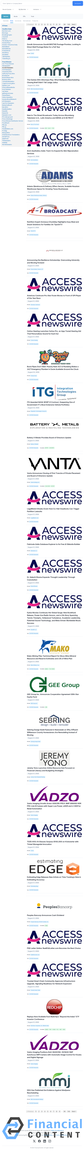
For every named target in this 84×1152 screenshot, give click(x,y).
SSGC (49, 128)
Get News (5, 91)
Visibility (4, 142)
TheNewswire (6, 141)
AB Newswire (6, 66)
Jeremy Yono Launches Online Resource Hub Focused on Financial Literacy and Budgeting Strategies (51, 769)
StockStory (5, 53)
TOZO (32, 850)
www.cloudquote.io (57, 1130)
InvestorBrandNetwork (9, 99)
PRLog (4, 127)
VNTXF (52, 486)
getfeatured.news (7, 93)
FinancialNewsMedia (8, 87)
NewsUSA (5, 113)
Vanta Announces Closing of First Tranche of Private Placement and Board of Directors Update (53, 474)
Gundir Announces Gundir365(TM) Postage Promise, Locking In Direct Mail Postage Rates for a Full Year (54, 45)
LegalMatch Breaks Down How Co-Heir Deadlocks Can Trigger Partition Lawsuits (53, 510)
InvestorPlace (6, 43)
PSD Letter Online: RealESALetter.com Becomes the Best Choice (54, 948)
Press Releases (6, 62)
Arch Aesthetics (34, 160)
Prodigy (4, 131)
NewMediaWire (7, 109)
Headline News (6, 29)
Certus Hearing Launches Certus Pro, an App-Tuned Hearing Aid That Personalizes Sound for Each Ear (54, 332)
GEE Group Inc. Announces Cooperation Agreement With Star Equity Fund (53, 695)
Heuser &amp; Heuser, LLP (37, 269)
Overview (5, 21)
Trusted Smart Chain (35, 990)
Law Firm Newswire (8, 103)
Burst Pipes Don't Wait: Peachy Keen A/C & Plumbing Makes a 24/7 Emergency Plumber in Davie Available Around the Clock (53, 367)
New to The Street (35, 124)
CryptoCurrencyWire (8, 83)
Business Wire (6, 79)
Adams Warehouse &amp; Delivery (38, 195)
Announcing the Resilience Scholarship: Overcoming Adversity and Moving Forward (53, 261)
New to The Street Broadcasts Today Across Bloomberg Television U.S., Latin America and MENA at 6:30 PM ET (50, 116)
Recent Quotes (7, 9)
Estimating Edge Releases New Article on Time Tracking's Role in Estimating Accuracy (54, 878)
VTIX (53, 128)
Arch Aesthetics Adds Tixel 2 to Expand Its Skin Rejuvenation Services (52, 152)
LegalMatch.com (34, 517)
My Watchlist (22, 9)
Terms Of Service (61, 1135)
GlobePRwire (6, 95)
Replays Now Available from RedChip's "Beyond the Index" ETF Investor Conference (53, 1018)
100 (68, 24)
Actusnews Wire (7, 72)
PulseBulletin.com (7, 129)
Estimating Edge (34, 886)
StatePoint (5, 139)
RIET (61, 1029)
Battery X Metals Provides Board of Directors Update (49, 438)
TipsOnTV (33, 230)
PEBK (46, 925)
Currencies (18, 21)
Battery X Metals (34, 444)
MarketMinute (6, 49)
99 (64, 24)
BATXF (46, 447)
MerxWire (5, 107)
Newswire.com (6, 115)
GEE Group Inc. (34, 703)
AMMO (46, 1029)
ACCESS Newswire (7, 68)
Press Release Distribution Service (12, 121)
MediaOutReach (7, 105)
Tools (32, 16)
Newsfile (4, 111)
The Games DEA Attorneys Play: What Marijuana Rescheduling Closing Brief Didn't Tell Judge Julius (53, 81)
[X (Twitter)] (34, 1141)
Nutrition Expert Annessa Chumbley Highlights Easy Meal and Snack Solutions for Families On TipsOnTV (53, 223)
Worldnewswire (7, 144)
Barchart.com (6, 31)
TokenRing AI (6, 58)
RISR (64, 1029)
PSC (58, 1029)
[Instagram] (49, 1141)
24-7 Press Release (8, 64)
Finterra (4, 39)
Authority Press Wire (8, 74)
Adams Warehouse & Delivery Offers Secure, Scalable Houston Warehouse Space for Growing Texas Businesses (53, 187)
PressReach (5, 123)
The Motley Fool (7, 41)
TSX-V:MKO (52, 669)
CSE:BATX (51, 447)
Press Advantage (7, 119)
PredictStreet (6, 51)
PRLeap (4, 125)
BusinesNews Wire (8, 77)
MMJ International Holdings (37, 89)
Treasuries (35, 21)
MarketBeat (5, 47)
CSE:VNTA (47, 486)
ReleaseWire (6, 133)
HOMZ (54, 1029)
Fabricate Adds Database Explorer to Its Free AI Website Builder (53, 544)
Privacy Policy (48, 1135)
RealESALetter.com (35, 954)
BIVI (46, 128)
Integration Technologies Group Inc (38, 411)
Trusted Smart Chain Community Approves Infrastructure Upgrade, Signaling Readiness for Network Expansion (51, 982)
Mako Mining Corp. (35, 665)
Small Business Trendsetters (11, 135)
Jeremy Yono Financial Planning (38, 777)
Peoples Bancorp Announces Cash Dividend (45, 915)
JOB (46, 707)
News (11, 21)
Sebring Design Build (35, 741)
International (27, 21)
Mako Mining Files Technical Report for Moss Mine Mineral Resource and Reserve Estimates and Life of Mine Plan (51, 657)
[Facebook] (39, 1141)
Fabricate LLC (34, 550)
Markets (6, 16)
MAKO (46, 669)
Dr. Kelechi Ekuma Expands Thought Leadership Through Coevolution (51, 578)
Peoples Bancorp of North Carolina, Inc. (39, 921)
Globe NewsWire (7, 97)
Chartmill (5, 37)
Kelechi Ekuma (34, 586)
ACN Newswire (6, 70)
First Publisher (6, 89)
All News (4, 26)
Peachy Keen (34, 375)
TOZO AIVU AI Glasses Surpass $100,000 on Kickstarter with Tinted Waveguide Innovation (53, 842)
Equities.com (6, 85)
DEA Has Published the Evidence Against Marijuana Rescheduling (48, 1091)
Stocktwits (5, 54)
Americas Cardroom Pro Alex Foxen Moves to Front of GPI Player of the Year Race (54, 296)
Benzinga (5, 33)
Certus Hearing (34, 340)
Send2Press (5, 137)
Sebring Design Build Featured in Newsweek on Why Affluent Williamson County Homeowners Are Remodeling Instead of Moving (52, 732)
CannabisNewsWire (8, 81)
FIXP (50, 1029)
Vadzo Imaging (34, 815)
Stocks (15, 16)
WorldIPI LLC (34, 629)
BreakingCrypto (7, 35)
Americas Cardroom (35, 304)
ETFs (24, 16)
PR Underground (7, 117)
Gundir (32, 53)
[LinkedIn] (44, 1141)
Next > (74, 24)
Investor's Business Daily (9, 45)
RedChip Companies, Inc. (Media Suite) (40, 1025)
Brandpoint (5, 76)
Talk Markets (6, 56)
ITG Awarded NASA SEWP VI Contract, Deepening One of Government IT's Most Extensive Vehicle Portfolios (51, 403)
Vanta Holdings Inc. (35, 482)
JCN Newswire (6, 101)
